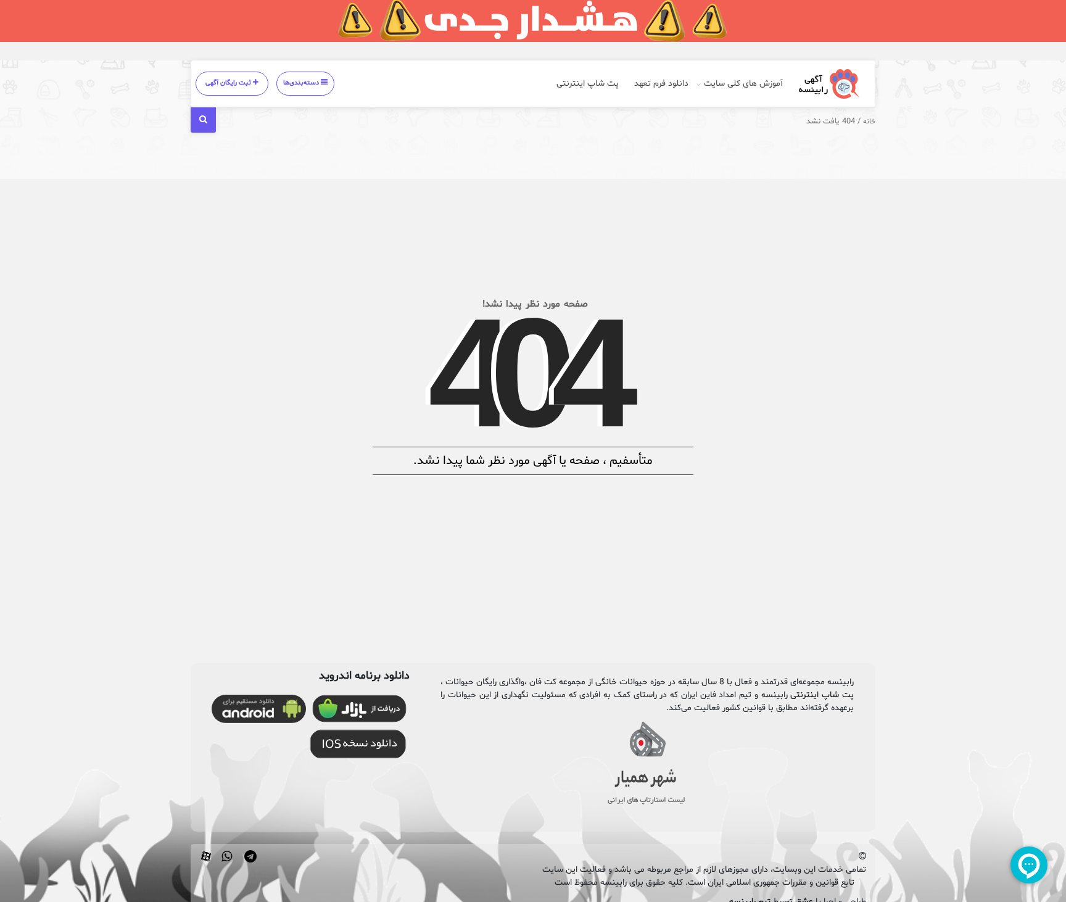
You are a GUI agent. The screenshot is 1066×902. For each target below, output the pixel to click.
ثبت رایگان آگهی (229, 83)
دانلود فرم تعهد (661, 83)
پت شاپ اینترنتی (587, 83)
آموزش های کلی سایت (743, 83)
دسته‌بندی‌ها (302, 83)
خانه (869, 121)
